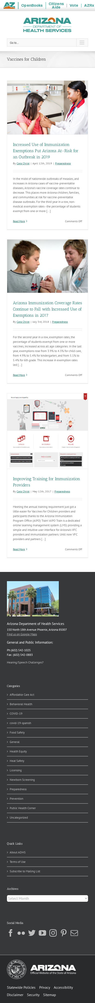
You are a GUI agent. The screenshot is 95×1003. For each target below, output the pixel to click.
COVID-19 (16, 714)
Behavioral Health (21, 704)
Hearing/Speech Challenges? (25, 662)
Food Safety (17, 732)
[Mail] (74, 933)
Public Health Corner (23, 808)
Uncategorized (19, 818)
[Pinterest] (63, 933)
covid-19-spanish (20, 723)
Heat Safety (17, 761)
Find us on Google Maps (22, 634)
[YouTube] (42, 933)
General (15, 742)
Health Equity (18, 751)
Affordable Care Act (22, 695)
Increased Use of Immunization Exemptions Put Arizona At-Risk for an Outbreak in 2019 (45, 151)
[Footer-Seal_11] (41, 961)
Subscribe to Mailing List (25, 871)
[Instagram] (53, 933)
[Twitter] (32, 933)
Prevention (16, 799)
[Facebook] (10, 933)
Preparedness (63, 163)
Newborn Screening (22, 780)
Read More (19, 221)
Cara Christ (23, 163)
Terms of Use (18, 862)
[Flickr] (21, 933)
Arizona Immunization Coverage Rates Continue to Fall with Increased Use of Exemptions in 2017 (47, 309)
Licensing (16, 770)
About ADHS (18, 852)
